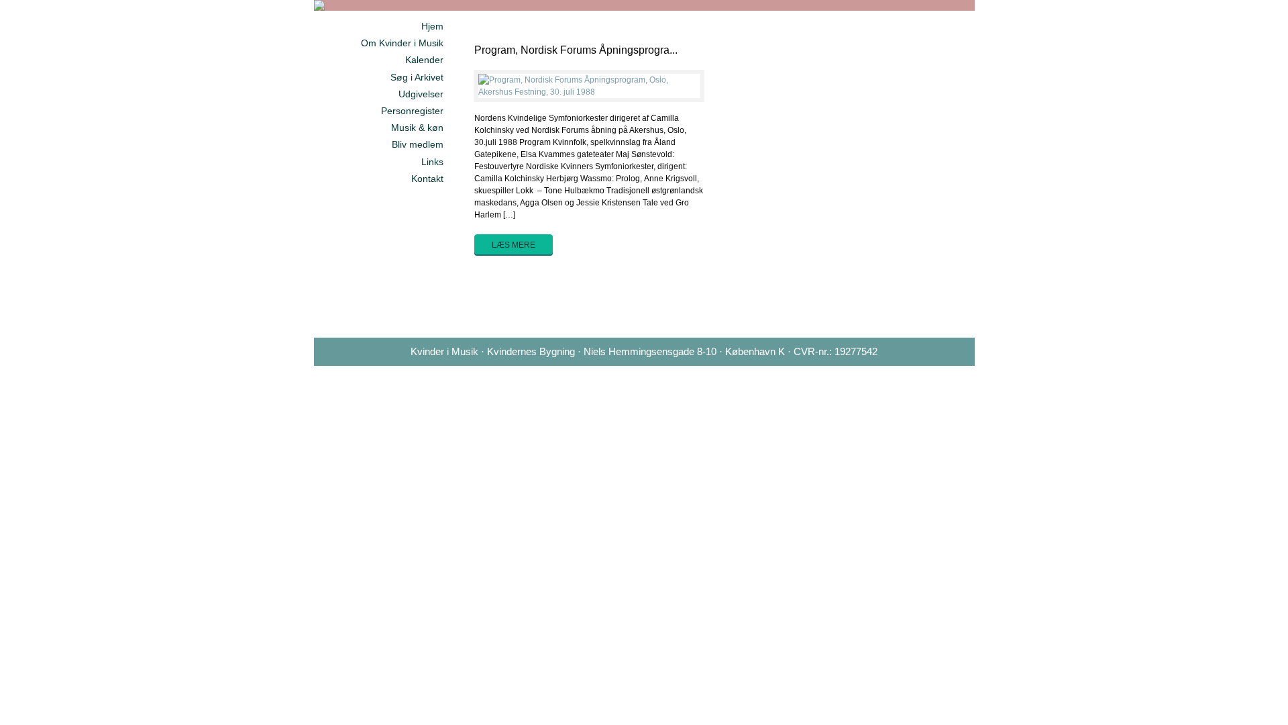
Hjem (432, 26)
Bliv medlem (417, 144)
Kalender (424, 59)
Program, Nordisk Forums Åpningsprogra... (576, 50)
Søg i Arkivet (416, 77)
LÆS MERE (513, 245)
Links (432, 161)
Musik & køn (417, 127)
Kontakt (427, 178)
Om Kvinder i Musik (402, 43)
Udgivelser (420, 94)
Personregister (412, 110)
